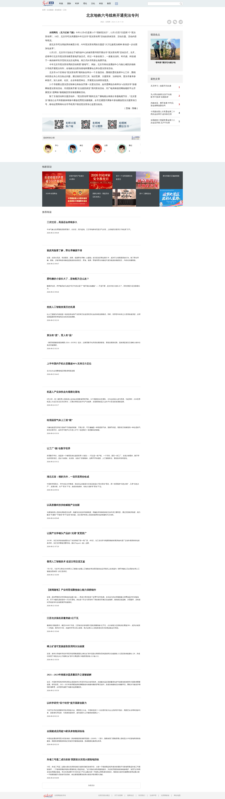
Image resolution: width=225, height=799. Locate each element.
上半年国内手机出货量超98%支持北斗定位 (69, 363)
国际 (69, 3)
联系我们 (142, 795)
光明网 (107, 22)
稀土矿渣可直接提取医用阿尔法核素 (65, 646)
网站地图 (177, 795)
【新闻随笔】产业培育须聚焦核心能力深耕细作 (71, 589)
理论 (85, 3)
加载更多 (91, 785)
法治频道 (50, 10)
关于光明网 (118, 795)
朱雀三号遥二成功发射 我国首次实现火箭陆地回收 (73, 759)
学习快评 (156, 97)
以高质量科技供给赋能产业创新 (63, 505)
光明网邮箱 (165, 795)
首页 (43, 10)
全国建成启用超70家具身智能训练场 (65, 731)
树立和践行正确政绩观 (171, 176)
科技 (101, 3)
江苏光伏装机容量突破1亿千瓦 (63, 618)
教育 (109, 3)
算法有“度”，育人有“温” (60, 335)
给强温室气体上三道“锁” (60, 420)
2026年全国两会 (51, 193)
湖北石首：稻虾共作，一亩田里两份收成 (68, 476)
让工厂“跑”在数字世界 (58, 448)
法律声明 (153, 795)
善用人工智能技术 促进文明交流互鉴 (66, 561)
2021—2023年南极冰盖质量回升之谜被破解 (69, 674)
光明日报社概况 (104, 795)
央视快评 (164, 97)
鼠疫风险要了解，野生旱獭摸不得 (64, 250)
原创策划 (58, 10)
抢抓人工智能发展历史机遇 (61, 307)
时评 (77, 3)
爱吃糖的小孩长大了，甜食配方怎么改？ (68, 278)
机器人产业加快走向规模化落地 (63, 392)
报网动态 (130, 795)
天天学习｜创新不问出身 (161, 86)
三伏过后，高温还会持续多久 (62, 222)
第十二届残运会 (145, 193)
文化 (93, 3)
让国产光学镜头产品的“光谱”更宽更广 (67, 533)
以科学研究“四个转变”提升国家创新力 (67, 703)
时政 (61, 3)
